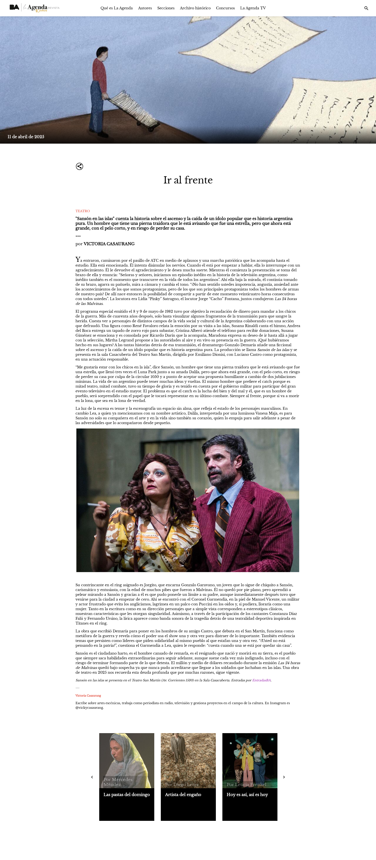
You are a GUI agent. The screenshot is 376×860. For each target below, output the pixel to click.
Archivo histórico (195, 8)
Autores (145, 8)
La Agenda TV (253, 8)
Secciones (166, 8)
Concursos (225, 8)
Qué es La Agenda (117, 8)
